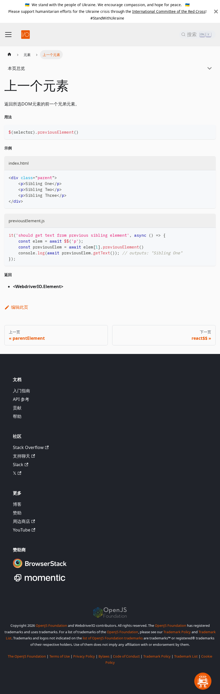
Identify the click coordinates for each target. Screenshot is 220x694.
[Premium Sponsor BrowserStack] (40, 568)
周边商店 (21, 521)
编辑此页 (19, 307)
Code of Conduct (126, 656)
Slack (18, 464)
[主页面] (9, 54)
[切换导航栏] (8, 35)
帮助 (17, 416)
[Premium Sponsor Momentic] (40, 581)
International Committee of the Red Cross (169, 11)
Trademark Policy (177, 631)
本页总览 (16, 68)
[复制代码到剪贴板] (209, 131)
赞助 (17, 513)
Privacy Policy (84, 656)
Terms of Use (59, 656)
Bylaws (103, 656)
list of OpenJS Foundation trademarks (113, 638)
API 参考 (21, 399)
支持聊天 (21, 456)
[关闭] (216, 11)
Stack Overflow (28, 447)
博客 (17, 504)
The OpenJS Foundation (27, 656)
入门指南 (21, 391)
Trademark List (186, 656)
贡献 (17, 408)
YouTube (21, 530)
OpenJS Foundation (51, 625)
